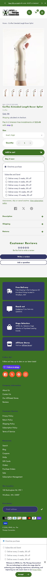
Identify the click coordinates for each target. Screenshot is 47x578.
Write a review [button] (23, 256)
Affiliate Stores (27, 345)
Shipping (6, 117)
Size (4, 130)
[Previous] (5, 3)
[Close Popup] (45, 562)
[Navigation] (42, 12)
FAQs (5, 457)
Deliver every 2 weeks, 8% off (18, 551)
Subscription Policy (10, 427)
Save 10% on (12, 3)
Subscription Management (12, 476)
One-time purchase (12, 541)
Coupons (6, 453)
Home (5, 23)
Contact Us (7, 394)
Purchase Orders (9, 469)
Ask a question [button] (23, 262)
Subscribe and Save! (13, 547)
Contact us (19, 309)
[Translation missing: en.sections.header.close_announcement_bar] (45, 3)
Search (5, 445)
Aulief (18, 3)
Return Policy (8, 420)
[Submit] (41, 509)
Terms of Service (9, 431)
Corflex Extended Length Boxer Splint (20, 23)
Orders (5, 465)
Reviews (6, 402)
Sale (4, 473)
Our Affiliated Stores (10, 398)
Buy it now (9, 159)
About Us (6, 390)
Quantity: (10, 142)
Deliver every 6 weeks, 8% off (18, 559)
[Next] (42, 3)
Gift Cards (6, 461)
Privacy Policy (8, 416)
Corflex (5, 110)
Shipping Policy (9, 423)
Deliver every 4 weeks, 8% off (18, 555)
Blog (4, 449)
